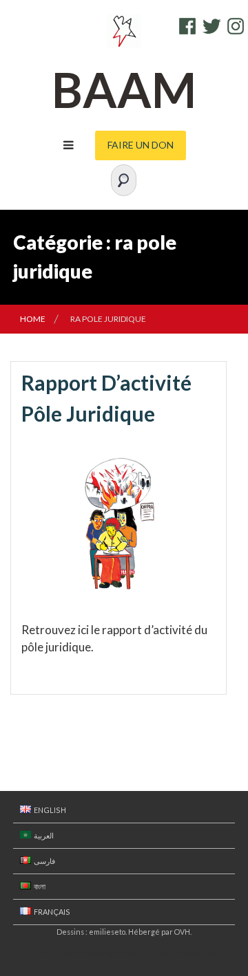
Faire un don (140, 145)
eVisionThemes (124, 963)
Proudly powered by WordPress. (86, 952)
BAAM (124, 89)
